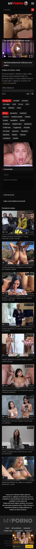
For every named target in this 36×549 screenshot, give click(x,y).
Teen (19, 108)
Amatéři (16, 101)
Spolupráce (16, 528)
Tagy (7, 528)
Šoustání (24, 131)
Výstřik (15, 138)
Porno (20, 104)
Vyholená (6, 138)
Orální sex (7, 127)
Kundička (13, 120)
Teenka (23, 135)
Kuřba (22, 120)
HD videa (6, 104)
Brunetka (13, 113)
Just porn (18, 531)
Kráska (27, 117)
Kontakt (28, 531)
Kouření (6, 117)
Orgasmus (17, 127)
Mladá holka (16, 124)
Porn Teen (8, 531)
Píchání (27, 127)
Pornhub (6, 131)
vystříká (5, 83)
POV (27, 104)
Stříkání (11, 108)
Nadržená (27, 124)
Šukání (14, 135)
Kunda (5, 120)
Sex (4, 108)
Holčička (23, 113)
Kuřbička (6, 124)
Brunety (25, 101)
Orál (14, 104)
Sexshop (27, 528)
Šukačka (6, 135)
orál (15, 78)
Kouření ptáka (17, 117)
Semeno (15, 131)
